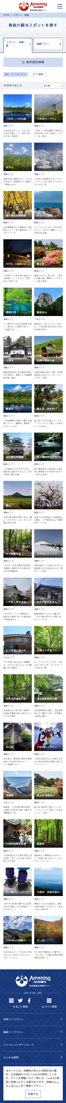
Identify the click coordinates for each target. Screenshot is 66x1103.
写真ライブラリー (13, 1019)
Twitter (20, 1000)
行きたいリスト (17, 1075)
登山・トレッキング (14, 74)
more (6, 95)
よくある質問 (11, 1057)
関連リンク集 (11, 1096)
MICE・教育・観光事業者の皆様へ (22, 1084)
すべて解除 (38, 74)
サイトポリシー (12, 1090)
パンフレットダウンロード (18, 1045)
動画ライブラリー (13, 1032)
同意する (33, 1094)
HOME (6, 15)
